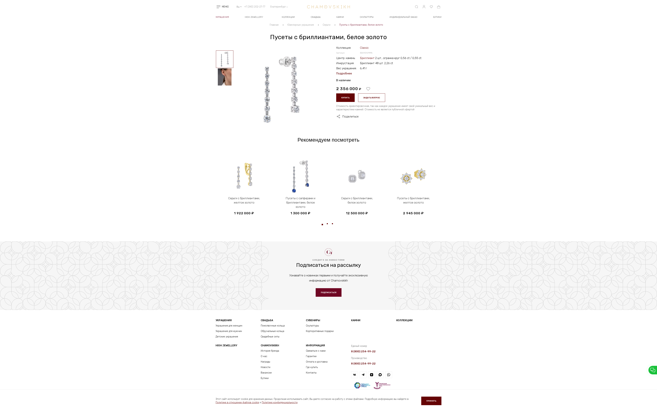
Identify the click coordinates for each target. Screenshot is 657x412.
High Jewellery (254, 17)
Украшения (222, 17)
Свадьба (315, 17)
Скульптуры (366, 17)
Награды (265, 361)
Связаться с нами (316, 350)
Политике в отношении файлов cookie (237, 402)
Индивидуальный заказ (403, 17)
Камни (340, 17)
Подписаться (328, 292)
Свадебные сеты (270, 336)
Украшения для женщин (229, 325)
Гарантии (311, 356)
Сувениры (313, 320)
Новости (265, 367)
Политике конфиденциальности (280, 402)
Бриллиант (367, 58)
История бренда (270, 350)
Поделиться (350, 116)
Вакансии (266, 372)
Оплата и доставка (316, 361)
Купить (345, 98)
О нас (264, 356)
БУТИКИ (437, 17)
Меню (225, 6)
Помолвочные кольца (273, 325)
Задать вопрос (371, 98)
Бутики (265, 378)
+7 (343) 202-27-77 (254, 6)
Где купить (312, 367)
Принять (431, 401)
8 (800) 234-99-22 (363, 351)
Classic (364, 47)
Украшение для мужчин (229, 331)
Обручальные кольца (272, 331)
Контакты (311, 372)
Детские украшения (227, 336)
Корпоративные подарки (320, 331)
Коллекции (288, 17)
